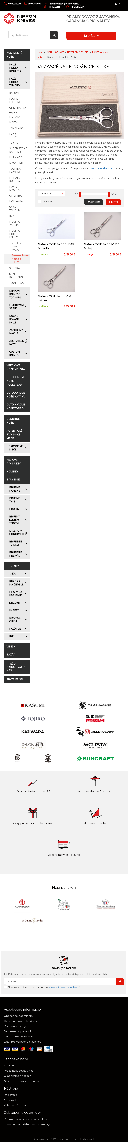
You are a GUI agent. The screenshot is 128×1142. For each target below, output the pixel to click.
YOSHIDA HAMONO (15, 170)
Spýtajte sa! (15, 679)
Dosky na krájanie (15, 594)
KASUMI (14, 93)
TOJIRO (13, 142)
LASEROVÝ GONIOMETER (18, 532)
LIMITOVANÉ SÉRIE (17, 307)
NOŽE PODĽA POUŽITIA (15, 68)
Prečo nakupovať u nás (16, 667)
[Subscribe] (120, 981)
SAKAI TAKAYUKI (15, 209)
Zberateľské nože (18, 342)
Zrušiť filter (94, 201)
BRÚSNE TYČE (14, 500)
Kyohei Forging (15, 100)
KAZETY (14, 610)
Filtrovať (113, 202)
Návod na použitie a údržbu (21, 1081)
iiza (11, 216)
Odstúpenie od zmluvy (18, 1036)
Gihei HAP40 (17, 107)
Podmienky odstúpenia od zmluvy (25, 1119)
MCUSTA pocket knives (14, 234)
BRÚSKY (14, 509)
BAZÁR (11, 654)
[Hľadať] (54, 35)
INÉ (11, 636)
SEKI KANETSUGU (17, 275)
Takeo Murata (14, 115)
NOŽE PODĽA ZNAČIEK (14, 82)
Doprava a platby (15, 1026)
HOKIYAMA (16, 201)
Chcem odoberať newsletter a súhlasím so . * (44, 987)
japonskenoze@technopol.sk (64, 3)
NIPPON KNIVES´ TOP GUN (15, 294)
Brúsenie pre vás (15, 554)
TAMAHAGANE (18, 128)
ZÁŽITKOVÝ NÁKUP (16, 332)
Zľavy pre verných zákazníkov (22, 1041)
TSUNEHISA (16, 282)
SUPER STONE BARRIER (18, 150)
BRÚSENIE (13, 479)
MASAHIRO (16, 163)
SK (115, 4)
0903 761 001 (34, 3)
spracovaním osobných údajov (63, 987)
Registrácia (77, 6)
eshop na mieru (65, 1139)
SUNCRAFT (16, 268)
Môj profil (10, 1100)
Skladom (47, 201)
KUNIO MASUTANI (15, 188)
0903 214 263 (14, 3)
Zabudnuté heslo (15, 1105)
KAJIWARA (15, 157)
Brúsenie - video (15, 543)
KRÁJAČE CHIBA (15, 619)
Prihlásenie (54, 6)
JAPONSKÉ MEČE (16, 448)
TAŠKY (13, 573)
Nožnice (15, 628)
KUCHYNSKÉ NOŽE (55, 52)
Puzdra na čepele (16, 583)
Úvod (40, 52)
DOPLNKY (13, 566)
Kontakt (9, 1065)
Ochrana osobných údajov (20, 1021)
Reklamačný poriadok (18, 1031)
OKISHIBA (15, 195)
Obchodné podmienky (18, 1015)
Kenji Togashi (14, 135)
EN (120, 4)
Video (11, 646)
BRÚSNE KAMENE (14, 489)
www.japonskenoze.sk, (103, 168)
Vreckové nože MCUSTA (17, 246)
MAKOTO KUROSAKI (15, 179)
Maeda (14, 122)
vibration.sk (89, 1139)
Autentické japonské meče (14, 434)
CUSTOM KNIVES (14, 353)
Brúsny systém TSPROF (14, 520)
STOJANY (14, 602)
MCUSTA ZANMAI (14, 223)
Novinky (12, 471)
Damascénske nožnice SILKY (20, 259)
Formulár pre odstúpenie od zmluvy (27, 1124)
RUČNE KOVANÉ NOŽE (14, 319)
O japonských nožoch (17, 1075)
